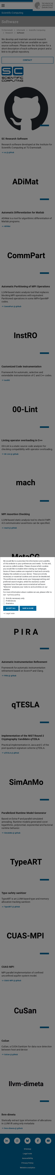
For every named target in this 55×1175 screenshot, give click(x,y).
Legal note (10, 613)
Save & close (28, 608)
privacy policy (14, 595)
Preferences (11, 601)
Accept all (11, 608)
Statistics (10, 603)
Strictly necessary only (15, 598)
